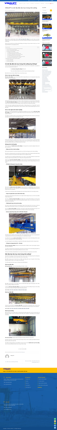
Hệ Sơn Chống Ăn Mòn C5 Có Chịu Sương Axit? (46, 30)
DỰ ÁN (24, 3)
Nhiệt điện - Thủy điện (46, 84)
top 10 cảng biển (47, 85)
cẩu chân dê (44, 74)
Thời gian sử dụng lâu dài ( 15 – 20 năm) (15, 57)
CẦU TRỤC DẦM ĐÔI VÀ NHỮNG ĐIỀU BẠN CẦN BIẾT (19, 308)
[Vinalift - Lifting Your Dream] (11, 3)
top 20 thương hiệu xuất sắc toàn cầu (47, 90)
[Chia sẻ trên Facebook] (19, 349)
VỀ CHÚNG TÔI (37, 3)
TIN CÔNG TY (32, 3)
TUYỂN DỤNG (47, 3)
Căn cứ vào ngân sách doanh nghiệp (13, 50)
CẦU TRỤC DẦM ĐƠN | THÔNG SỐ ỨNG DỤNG (18, 289)
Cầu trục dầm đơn (10, 59)
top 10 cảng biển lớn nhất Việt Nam (47, 87)
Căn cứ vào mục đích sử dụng (12, 49)
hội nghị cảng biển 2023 (46, 81)
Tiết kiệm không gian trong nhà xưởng (15, 53)
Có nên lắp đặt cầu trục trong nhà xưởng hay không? (14, 48)
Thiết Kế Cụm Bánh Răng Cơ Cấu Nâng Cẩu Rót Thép (46, 39)
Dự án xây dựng (45, 78)
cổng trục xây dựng (45, 75)
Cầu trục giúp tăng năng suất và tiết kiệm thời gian (17, 56)
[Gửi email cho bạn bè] (22, 349)
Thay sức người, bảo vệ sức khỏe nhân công (16, 54)
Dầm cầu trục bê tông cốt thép (12, 361)
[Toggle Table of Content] (38, 47)
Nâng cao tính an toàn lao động (14, 52)
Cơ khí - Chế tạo (45, 71)
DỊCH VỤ (28, 3)
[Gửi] (51, 10)
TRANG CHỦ (21, 3)
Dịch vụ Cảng (44, 77)
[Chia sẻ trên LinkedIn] (25, 349)
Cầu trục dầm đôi (10, 60)
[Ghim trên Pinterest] (24, 349)
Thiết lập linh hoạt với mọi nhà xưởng (14, 55)
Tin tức (43, 85)
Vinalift (14, 10)
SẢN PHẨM (42, 3)
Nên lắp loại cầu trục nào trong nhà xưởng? (13, 58)
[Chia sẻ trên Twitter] (20, 349)
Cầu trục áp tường (10, 61)
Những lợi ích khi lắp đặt (11, 51)
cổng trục (48, 74)
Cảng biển (49, 71)
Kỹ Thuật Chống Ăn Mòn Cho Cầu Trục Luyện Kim (46, 21)
